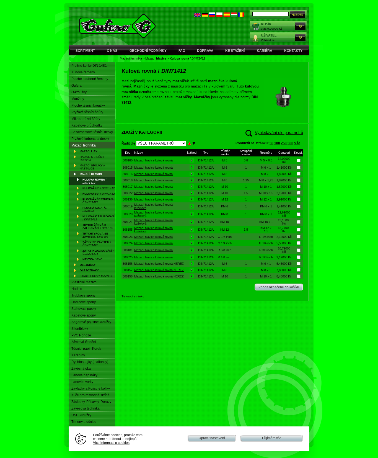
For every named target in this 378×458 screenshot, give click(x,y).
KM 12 (224, 229)
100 (277, 143)
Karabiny (78, 355)
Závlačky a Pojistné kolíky (90, 388)
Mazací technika (131, 58)
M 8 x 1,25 (266, 180)
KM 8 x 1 (266, 214)
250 (284, 143)
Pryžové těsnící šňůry (87, 112)
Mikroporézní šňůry (85, 119)
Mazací (155, 58)
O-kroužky (79, 92)
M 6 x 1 (266, 167)
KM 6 (224, 206)
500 (290, 143)
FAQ (181, 51)
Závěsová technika (85, 408)
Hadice (76, 289)
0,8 (246, 160)
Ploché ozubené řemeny (89, 79)
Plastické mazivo (84, 282)
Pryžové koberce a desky (90, 139)
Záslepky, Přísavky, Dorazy (91, 402)
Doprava (205, 51)
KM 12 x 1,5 (265, 229)
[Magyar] (234, 15)
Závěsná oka (81, 368)
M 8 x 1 (266, 174)
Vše (297, 143)
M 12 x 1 (266, 199)
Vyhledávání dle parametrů (279, 132)
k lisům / (92, 158)
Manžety (77, 99)
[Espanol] (227, 15)
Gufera (76, 86)
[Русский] (212, 15)
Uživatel (268, 35)
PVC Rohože (81, 335)
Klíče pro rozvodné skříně (90, 395)
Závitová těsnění (83, 342)
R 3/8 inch (224, 250)
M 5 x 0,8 (266, 160)
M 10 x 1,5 (266, 193)
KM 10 (224, 221)
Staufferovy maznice (96, 275)
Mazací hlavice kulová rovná (153, 160)
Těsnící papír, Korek (86, 349)
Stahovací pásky (83, 309)
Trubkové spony (83, 295)
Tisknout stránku (132, 296)
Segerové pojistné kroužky (91, 322)
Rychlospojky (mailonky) (89, 362)
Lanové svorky (82, 382)
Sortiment (85, 51)
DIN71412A (206, 160)
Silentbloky (79, 329)
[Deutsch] (205, 15)
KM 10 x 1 (266, 221)
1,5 (246, 193)
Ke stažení (235, 51)
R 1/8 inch (224, 257)
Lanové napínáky (84, 375)
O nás (112, 51)
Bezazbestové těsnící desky (92, 132)
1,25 (246, 180)
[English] (197, 15)
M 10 (224, 186)
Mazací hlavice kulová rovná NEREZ (159, 263)
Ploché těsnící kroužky (88, 105)
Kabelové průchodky (86, 125)
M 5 (224, 160)
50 (271, 143)
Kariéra (264, 51)
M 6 (224, 167)
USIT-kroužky (81, 415)
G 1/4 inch (225, 243)
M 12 (224, 199)
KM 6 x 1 (266, 206)
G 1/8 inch (225, 236)
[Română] (241, 15)
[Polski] (219, 15)
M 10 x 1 (266, 186)
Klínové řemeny (83, 72)
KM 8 (224, 214)
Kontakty (293, 51)
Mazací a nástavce (92, 167)
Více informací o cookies (111, 442)
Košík (266, 24)
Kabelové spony (83, 315)
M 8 (224, 174)
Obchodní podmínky (148, 51)
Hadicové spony (83, 302)
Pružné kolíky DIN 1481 (89, 66)
